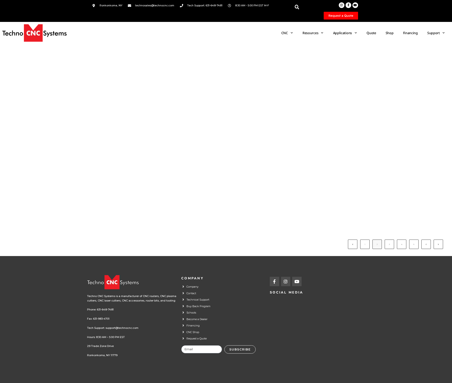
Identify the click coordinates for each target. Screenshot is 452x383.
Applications (342, 33)
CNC (284, 33)
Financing (410, 33)
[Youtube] (355, 5)
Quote (371, 33)
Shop (390, 33)
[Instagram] (341, 5)
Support (433, 33)
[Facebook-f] (348, 5)
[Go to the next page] (438, 244)
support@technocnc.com (121, 328)
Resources (310, 33)
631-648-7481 (105, 309)
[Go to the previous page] (352, 244)
